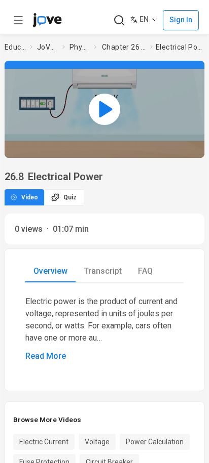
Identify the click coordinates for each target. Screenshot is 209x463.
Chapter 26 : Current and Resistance (124, 47)
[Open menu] (18, 20)
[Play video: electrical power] (104, 109)
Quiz (70, 197)
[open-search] (119, 20)
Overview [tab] (50, 271)
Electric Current (43, 442)
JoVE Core (47, 47)
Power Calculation (155, 442)
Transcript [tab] (103, 271)
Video (29, 197)
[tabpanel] (104, 328)
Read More (45, 356)
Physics (79, 47)
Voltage (97, 442)
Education (15, 47)
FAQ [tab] (145, 271)
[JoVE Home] (47, 20)
